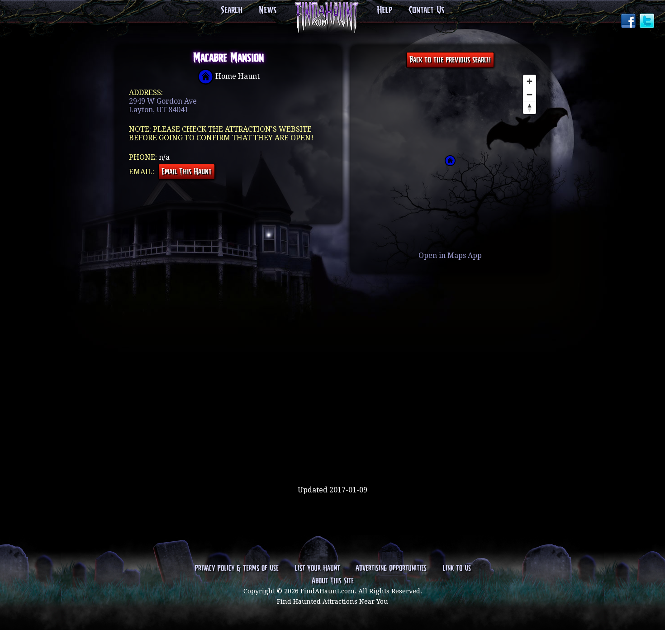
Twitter (648, 22)
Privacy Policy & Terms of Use (237, 568)
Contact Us (426, 10)
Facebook (629, 22)
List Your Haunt (317, 568)
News (267, 10)
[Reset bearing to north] (529, 107)
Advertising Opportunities (391, 568)
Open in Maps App (450, 255)
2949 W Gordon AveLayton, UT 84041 (163, 105)
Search (231, 10)
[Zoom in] (529, 81)
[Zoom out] (529, 94)
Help (384, 10)
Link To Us (456, 568)
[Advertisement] (332, 456)
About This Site (333, 581)
